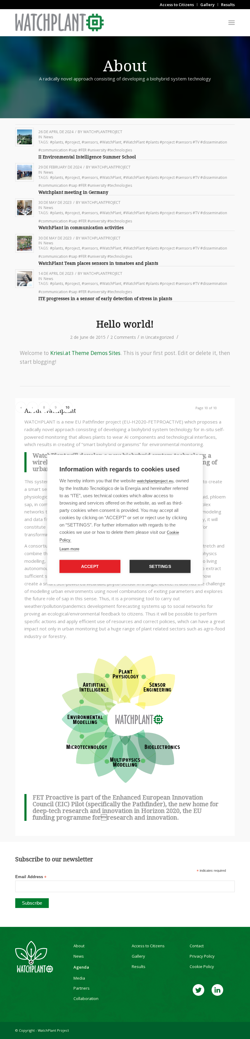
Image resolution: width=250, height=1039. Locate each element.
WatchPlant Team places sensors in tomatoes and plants (98, 263)
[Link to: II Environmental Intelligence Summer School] (24, 136)
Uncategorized (159, 337)
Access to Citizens (148, 946)
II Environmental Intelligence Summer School (87, 156)
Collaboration (85, 998)
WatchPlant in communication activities (81, 227)
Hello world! (125, 324)
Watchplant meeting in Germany (73, 192)
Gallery (138, 956)
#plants (56, 142)
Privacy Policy (202, 956)
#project (72, 142)
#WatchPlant (110, 142)
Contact (197, 946)
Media (79, 978)
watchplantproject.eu (155, 481)
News (48, 137)
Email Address (30, 877)
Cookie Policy (202, 966)
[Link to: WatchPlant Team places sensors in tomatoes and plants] (24, 243)
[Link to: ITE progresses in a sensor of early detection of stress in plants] (24, 278)
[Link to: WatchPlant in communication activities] (24, 207)
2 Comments (123, 337)
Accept (90, 566)
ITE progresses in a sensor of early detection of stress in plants (105, 298)
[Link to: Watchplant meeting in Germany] (24, 172)
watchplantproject (102, 131)
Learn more (69, 549)
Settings (160, 566)
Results (138, 966)
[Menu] (231, 22)
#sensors (90, 142)
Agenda (81, 967)
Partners (81, 988)
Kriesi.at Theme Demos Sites (85, 352)
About (78, 946)
